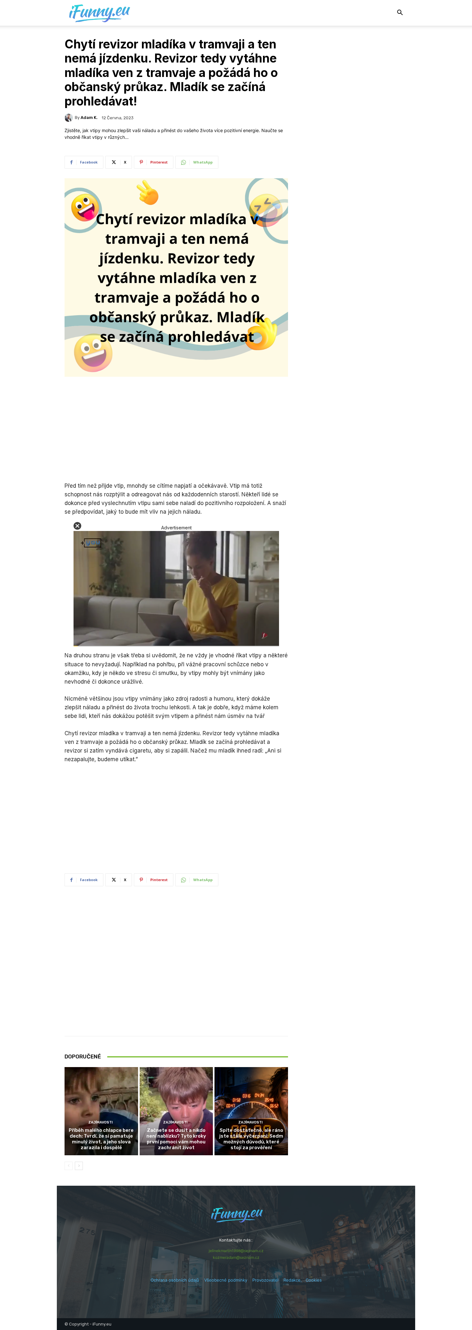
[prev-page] (69, 1166)
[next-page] (79, 1166)
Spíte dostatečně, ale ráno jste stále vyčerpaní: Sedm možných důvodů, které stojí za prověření (251, 1138)
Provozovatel (265, 1280)
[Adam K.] (70, 118)
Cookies (314, 1280)
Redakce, (295, 1280)
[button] (399, 13)
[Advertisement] (176, 430)
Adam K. (89, 117)
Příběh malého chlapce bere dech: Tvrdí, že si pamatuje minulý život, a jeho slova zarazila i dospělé (101, 1138)
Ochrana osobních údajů (175, 1280)
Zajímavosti (100, 1122)
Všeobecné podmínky (225, 1280)
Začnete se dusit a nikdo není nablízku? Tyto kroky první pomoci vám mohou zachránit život (176, 1138)
